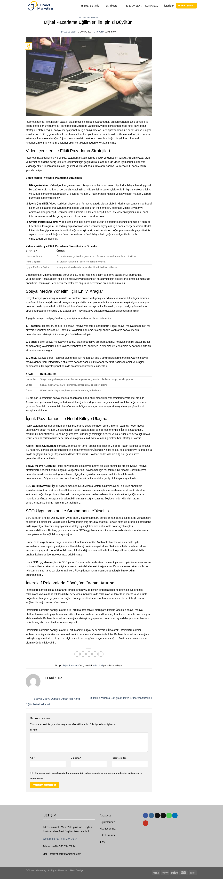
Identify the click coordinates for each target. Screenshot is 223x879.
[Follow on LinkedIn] (175, 815)
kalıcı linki (98, 665)
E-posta (76, 758)
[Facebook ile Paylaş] (77, 654)
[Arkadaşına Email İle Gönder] (89, 654)
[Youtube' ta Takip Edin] (145, 823)
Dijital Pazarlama (88, 17)
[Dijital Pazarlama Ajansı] (40, 6)
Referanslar (133, 5)
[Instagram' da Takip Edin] (151, 815)
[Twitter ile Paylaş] (83, 654)
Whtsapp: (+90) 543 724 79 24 (60, 839)
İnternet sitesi (119, 758)
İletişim (169, 5)
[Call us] (169, 815)
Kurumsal (151, 5)
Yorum (34, 729)
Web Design (77, 870)
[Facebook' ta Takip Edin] (145, 815)
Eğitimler (112, 5)
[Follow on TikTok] (157, 815)
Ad (32, 758)
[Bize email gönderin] (163, 815)
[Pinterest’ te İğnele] (95, 654)
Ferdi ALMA (98, 32)
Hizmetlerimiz (90, 5)
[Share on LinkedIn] (101, 654)
